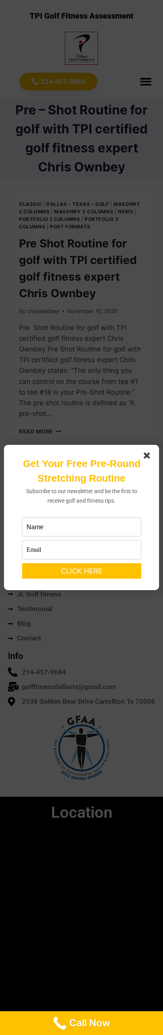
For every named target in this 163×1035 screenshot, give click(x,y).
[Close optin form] (148, 457)
